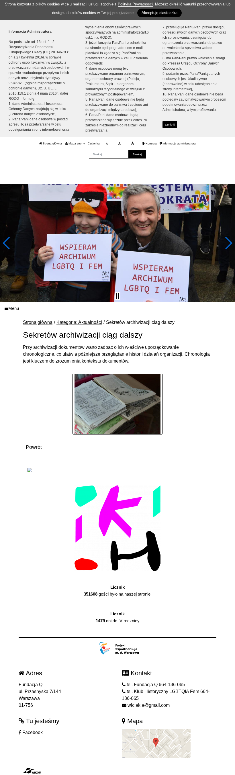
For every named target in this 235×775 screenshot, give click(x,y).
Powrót (34, 447)
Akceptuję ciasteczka (159, 13)
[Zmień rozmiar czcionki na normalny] (107, 143)
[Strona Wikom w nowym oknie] (32, 771)
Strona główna (52, 143)
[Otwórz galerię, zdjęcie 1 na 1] (118, 404)
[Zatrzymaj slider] (117, 296)
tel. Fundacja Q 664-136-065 (155, 684)
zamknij (170, 124)
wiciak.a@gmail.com (148, 705)
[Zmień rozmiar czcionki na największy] (132, 143)
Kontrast (151, 143)
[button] (7, 243)
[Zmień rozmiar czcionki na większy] (119, 143)
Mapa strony (76, 143)
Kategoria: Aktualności (79, 322)
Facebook (32, 732)
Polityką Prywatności (135, 4)
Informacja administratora (179, 143)
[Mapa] (156, 743)
